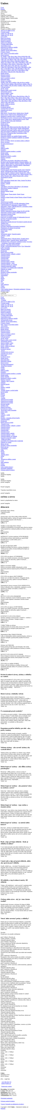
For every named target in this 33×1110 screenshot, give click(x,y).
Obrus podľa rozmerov (14, 243)
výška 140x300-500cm (17, 68)
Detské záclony (5, 73)
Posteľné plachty (5, 168)
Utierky (3, 232)
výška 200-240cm (27, 99)
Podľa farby (4, 111)
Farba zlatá (12, 121)
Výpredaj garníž (5, 32)
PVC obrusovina (11, 241)
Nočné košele (4, 189)
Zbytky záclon (4, 88)
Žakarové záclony (5, 75)
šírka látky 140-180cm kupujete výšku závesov (15, 127)
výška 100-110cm (9, 102)
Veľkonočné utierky (6, 234)
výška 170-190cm (17, 99)
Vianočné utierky (16, 234)
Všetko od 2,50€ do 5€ (7, 33)
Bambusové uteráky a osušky (8, 156)
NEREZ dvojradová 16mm (8, 208)
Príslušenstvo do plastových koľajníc (10, 228)
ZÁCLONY (4, 36)
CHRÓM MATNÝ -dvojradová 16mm (21, 206)
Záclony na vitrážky (6, 81)
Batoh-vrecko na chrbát (7, 252)
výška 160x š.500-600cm (18, 62)
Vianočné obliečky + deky (8, 263)
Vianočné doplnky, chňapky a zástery (11, 254)
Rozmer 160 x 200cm (10, 176)
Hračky (3, 278)
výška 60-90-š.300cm (13, 58)
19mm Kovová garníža (7, 215)
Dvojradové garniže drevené (24, 222)
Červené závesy (12, 113)
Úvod (2, 7)
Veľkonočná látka (11, 133)
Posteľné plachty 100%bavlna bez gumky (15, 170)
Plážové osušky (5, 148)
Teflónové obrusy (5, 240)
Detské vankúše (22, 136)
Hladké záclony (5, 105)
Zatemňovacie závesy (6, 110)
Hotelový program (5, 157)
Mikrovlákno (9, 165)
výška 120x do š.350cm (25, 58)
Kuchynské (9, 130)
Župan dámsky (5, 194)
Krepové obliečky (24, 162)
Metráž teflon (23, 240)
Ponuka (3, 9)
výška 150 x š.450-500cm (18, 70)
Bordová (7, 121)
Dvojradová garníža (11, 218)
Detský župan (20, 194)
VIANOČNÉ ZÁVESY (7, 108)
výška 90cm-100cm (9, 98)
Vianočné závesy (5, 260)
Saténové (15, 188)
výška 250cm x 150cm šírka (15, 64)
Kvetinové (8, 131)
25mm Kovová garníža (7, 209)
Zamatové (10, 188)
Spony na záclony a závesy (8, 78)
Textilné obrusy (25, 238)
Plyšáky (3, 246)
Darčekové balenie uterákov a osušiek (11, 151)
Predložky (3, 150)
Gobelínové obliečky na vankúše (20, 137)
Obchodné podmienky (19, 289)
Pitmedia (3, 1108)
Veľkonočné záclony (6, 91)
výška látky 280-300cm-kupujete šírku (11, 127)
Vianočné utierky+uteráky (8, 261)
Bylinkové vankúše (6, 137)
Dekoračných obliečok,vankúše (9, 47)
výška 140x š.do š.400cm (20, 59)
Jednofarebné (25, 128)
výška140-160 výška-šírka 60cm (16, 72)
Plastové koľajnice (6, 225)
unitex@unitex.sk (6, 1083)
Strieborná (18, 121)
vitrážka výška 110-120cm (25, 85)
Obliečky (3, 159)
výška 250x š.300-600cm (21, 67)
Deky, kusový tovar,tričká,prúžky (9, 53)
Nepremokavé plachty (6, 177)
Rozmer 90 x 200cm (25, 173)
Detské (19, 128)
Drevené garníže (5, 220)
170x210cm (10, 186)
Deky (2, 179)
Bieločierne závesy (22, 114)
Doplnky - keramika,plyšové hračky (10, 244)
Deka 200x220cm (5, 182)
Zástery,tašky (4, 231)
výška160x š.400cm (19, 61)
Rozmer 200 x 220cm (22, 176)
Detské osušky (4, 153)
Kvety (19, 246)
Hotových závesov (6, 38)
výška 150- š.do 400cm (7, 59)
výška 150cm (8, 99)
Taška (2, 277)
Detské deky (14, 180)
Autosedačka (4, 275)
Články (3, 286)
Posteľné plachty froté (6, 169)
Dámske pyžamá (5, 197)
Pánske (7, 191)
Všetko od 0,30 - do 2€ (7, 35)
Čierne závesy (8, 119)
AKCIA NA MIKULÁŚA (8, 30)
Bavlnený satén (5, 162)
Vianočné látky (5, 258)
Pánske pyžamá (22, 197)
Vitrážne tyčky (4, 223)
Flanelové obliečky (20, 163)
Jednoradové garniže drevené (8, 222)
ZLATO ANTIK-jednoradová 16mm (19, 203)
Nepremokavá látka (21, 133)
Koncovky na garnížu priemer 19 (9, 217)
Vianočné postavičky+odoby (8, 266)
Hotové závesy (5, 139)
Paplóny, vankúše (5, 183)
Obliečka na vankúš (6, 269)
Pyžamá (3, 195)
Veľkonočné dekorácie (11, 246)
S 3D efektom (24, 186)
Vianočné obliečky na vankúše (9, 264)
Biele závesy (4, 113)
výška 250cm (4, 101)
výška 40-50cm (11, 96)
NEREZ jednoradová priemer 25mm (10, 211)
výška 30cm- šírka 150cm (14, 56)
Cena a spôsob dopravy (7, 289)
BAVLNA (3, 133)
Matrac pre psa (5, 270)
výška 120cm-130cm (20, 98)
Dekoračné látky (5, 125)
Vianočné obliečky (18, 165)
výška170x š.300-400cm (7, 67)
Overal (2, 200)
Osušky (3, 145)
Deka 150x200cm (5, 180)
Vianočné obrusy (14, 240)
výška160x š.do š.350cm (7, 61)
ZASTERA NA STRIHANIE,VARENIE (12, 267)
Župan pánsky (13, 194)
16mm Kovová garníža (7, 202)
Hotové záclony (5, 55)
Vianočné (20, 131)
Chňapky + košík (5, 235)
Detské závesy (4, 124)
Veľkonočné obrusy (6, 238)
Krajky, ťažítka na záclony (8, 104)
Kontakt (3, 287)
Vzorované (26, 131)
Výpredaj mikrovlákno (7, 44)
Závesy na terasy (5, 142)
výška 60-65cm (20, 96)
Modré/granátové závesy (19, 119)
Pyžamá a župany (5, 52)
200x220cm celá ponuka (7, 160)
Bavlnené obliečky (14, 162)
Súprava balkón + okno (7, 93)
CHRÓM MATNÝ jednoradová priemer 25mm (13, 213)
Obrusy (3, 237)
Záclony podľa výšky (6, 94)
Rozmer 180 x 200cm (6, 174)
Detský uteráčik (5, 154)
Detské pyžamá (14, 197)
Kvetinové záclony (6, 107)
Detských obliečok (6, 41)
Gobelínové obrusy (21, 241)
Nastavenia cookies (6, 1086)
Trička (2, 280)
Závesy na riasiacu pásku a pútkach (20, 140)
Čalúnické (3, 130)
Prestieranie (4, 241)
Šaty (2, 281)
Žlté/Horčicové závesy (7, 117)
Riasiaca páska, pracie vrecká (8, 90)
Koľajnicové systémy (6, 229)
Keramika (7, 248)
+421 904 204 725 (6, 1082)
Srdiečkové (14, 131)
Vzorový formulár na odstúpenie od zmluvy (12, 1104)
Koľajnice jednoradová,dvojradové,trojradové (13, 226)
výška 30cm (4, 96)
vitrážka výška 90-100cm (10, 85)
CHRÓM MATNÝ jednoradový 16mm (11, 205)
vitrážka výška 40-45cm (18, 82)
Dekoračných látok (6, 39)
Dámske (3, 191)
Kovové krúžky (5, 203)
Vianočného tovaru (6, 46)
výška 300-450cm (23, 101)
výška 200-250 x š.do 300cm (19, 65)
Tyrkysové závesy (18, 117)
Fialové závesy (13, 114)
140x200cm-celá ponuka (20, 160)
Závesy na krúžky (5, 140)
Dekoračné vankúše (6, 134)
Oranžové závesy (20, 116)
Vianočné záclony (5, 76)
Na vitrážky (4, 56)
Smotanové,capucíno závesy (8, 116)
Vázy (22, 246)
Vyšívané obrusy (16, 238)
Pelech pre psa (4, 274)
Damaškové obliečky (12, 166)
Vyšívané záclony (5, 87)
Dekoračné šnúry (5, 79)
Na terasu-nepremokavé (7, 143)
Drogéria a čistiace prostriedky (9, 272)
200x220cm (4, 188)
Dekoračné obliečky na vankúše (9, 136)
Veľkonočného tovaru (6, 49)
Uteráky (3, 147)
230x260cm (4, 186)
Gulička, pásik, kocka (18, 130)
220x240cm (17, 186)
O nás (2, 283)
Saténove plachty (14, 173)
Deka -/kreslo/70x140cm (24, 180)
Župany (3, 192)
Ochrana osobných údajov (8, 470)
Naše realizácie (5, 284)
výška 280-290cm (13, 101)
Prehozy (3, 185)
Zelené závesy (20, 113)
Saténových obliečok (6, 42)
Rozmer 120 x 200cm (18, 174)
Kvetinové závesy (5, 122)
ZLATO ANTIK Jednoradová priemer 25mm (15, 211)
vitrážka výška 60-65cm (15, 84)
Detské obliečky (10, 163)
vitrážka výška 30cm (6, 82)
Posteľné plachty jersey (19, 169)
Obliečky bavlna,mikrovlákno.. (9, 50)
